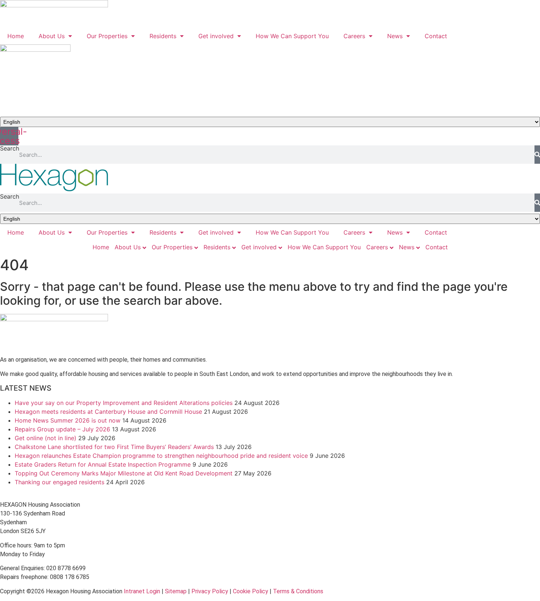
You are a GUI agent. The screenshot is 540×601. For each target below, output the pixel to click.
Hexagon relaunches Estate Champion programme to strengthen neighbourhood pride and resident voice (161, 455)
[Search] (537, 154)
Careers (354, 36)
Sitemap (176, 591)
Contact (436, 36)
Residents (163, 36)
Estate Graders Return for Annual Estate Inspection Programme (103, 464)
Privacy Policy (209, 591)
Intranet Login (142, 591)
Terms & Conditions (298, 591)
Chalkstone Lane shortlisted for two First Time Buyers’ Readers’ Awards (114, 446)
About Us (52, 36)
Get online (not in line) (45, 438)
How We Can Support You (292, 36)
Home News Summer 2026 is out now (67, 420)
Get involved (216, 36)
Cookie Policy (250, 591)
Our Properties (107, 36)
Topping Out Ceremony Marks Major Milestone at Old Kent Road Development (124, 473)
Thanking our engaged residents (59, 482)
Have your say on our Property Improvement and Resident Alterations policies (124, 402)
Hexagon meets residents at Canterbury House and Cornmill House (108, 411)
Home (15, 36)
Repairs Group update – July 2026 (62, 429)
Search (9, 148)
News (395, 36)
